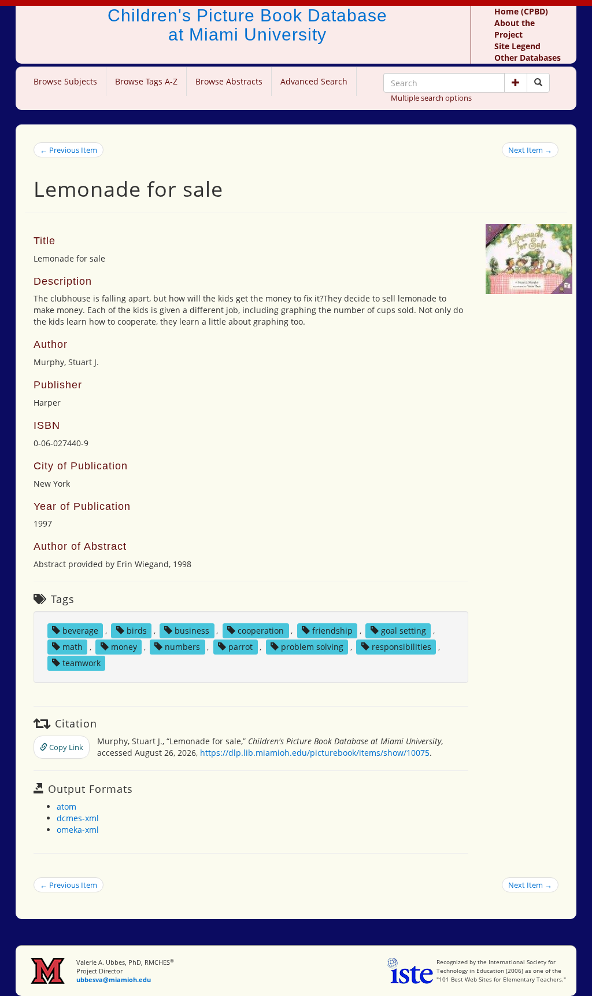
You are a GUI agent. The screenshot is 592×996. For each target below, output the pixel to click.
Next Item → (530, 150)
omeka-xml (78, 829)
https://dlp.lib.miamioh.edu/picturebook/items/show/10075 (315, 752)
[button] (515, 83)
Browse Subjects (65, 81)
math (72, 646)
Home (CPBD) (521, 11)
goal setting (403, 630)
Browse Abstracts (228, 81)
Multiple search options (431, 98)
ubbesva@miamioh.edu (113, 979)
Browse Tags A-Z (146, 81)
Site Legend (517, 46)
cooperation (261, 630)
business (192, 630)
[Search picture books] (538, 83)
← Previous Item (68, 150)
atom (66, 806)
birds (137, 630)
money (124, 646)
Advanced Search (313, 81)
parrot (240, 646)
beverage (80, 630)
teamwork (81, 662)
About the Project (514, 28)
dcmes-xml (78, 818)
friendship (332, 630)
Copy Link (65, 747)
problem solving (312, 646)
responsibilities (401, 646)
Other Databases (527, 57)
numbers (182, 646)
